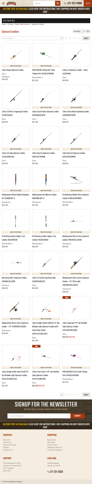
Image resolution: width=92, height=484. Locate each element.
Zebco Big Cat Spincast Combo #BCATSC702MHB (43, 155)
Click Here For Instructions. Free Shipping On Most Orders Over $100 (46, 10)
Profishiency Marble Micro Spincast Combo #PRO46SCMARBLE (75, 196)
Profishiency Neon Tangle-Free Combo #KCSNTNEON (13, 238)
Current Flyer (52, 445)
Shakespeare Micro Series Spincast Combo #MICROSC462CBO (75, 238)
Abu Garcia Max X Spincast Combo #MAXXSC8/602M (14, 279)
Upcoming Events (9, 445)
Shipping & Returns (54, 447)
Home (4, 24)
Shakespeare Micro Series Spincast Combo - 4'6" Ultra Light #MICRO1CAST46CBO (75, 281)
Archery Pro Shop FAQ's (12, 466)
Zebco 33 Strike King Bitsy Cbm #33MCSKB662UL (44, 279)
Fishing (10, 24)
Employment (8, 450)
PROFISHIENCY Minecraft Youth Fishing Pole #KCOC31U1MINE (43, 72)
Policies (6, 447)
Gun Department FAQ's (12, 463)
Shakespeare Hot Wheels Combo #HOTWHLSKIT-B (44, 196)
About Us (6, 440)
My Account (51, 440)
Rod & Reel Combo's (22, 24)
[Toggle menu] (3, 3)
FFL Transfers (8, 468)
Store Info (7, 471)
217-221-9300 (56, 471)
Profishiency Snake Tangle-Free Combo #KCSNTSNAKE (44, 238)
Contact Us (7, 442)
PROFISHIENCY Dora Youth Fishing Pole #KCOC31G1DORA (74, 373)
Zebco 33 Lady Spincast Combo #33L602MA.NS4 (13, 155)
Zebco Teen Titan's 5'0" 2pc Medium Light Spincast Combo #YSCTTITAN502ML (45, 375)
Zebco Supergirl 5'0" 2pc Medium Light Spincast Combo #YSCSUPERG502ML (74, 326)
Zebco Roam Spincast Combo (12, 70)
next (86, 38)
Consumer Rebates (54, 450)
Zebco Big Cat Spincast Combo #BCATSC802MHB (73, 155)
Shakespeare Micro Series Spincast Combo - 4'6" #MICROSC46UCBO (15, 324)
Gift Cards (51, 442)
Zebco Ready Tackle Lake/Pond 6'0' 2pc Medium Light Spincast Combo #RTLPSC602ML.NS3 (15, 375)
